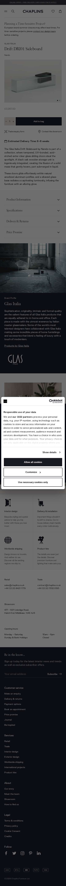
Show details (49, 452)
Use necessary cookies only (33, 482)
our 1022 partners (22, 417)
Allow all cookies (33, 462)
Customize (31, 472)
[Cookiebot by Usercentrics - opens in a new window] (49, 401)
